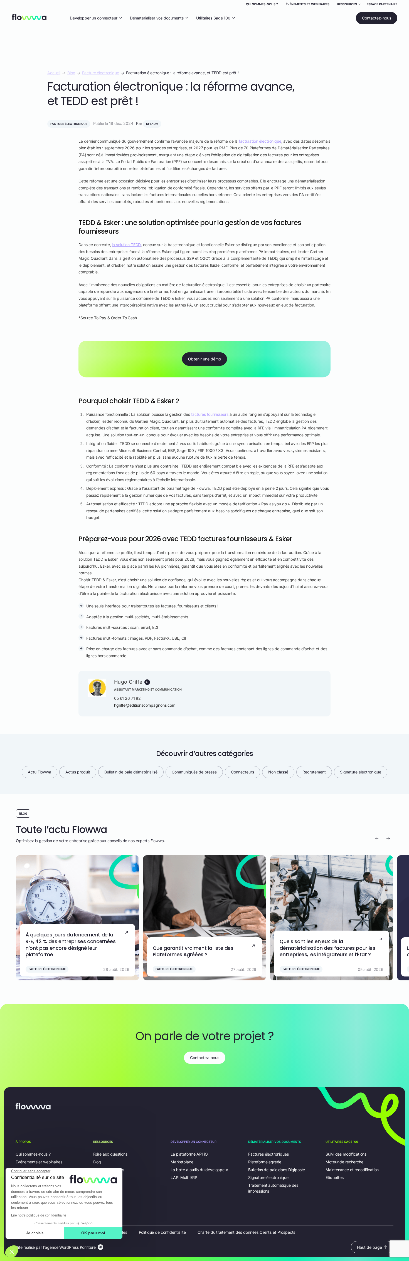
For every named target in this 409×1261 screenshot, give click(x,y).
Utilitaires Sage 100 (213, 17)
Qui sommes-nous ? (262, 4)
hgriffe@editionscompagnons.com (144, 705)
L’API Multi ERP (184, 1177)
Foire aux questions (110, 1154)
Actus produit (77, 772)
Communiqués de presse (194, 772)
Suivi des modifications (346, 1154)
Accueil (53, 72)
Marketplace (182, 1161)
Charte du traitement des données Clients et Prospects (246, 1232)
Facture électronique (100, 72)
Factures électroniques (268, 1154)
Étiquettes (335, 1177)
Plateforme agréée (264, 1161)
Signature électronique (360, 772)
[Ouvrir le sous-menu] (349, 4)
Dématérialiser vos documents (157, 17)
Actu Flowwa (39, 772)
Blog (71, 72)
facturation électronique (260, 141)
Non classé (278, 772)
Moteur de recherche (344, 1161)
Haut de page (369, 1247)
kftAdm (152, 124)
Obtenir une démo (204, 359)
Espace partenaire (382, 4)
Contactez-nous (376, 18)
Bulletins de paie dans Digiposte (276, 1169)
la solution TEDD (126, 244)
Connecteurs (242, 772)
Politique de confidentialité (162, 1232)
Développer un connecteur (93, 17)
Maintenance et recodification (352, 1169)
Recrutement (314, 772)
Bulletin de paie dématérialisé (130, 772)
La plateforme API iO (189, 1154)
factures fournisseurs (209, 414)
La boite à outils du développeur (199, 1169)
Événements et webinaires (307, 4)
